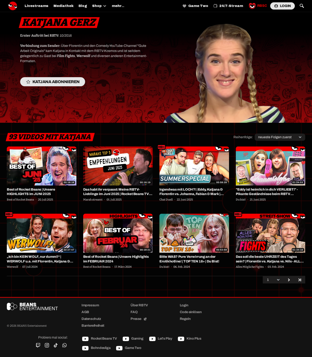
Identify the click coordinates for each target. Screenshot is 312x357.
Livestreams (36, 6)
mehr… (118, 6)
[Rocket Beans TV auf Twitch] (38, 345)
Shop (97, 6)
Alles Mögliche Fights (250, 267)
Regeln (185, 319)
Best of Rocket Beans (20, 199)
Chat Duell (166, 199)
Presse (136, 319)
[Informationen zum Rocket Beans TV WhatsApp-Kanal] (64, 345)
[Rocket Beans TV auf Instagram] (46, 345)
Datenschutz (91, 319)
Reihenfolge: (243, 137)
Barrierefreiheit (93, 325)
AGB (85, 312)
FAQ (134, 312)
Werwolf (12, 267)
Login (285, 6)
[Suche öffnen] (301, 6)
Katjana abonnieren (56, 81)
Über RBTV (139, 305)
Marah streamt (93, 199)
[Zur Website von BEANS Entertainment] (37, 306)
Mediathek (63, 6)
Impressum (90, 305)
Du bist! (241, 199)
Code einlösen (191, 312)
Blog (83, 6)
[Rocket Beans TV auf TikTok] (55, 345)
